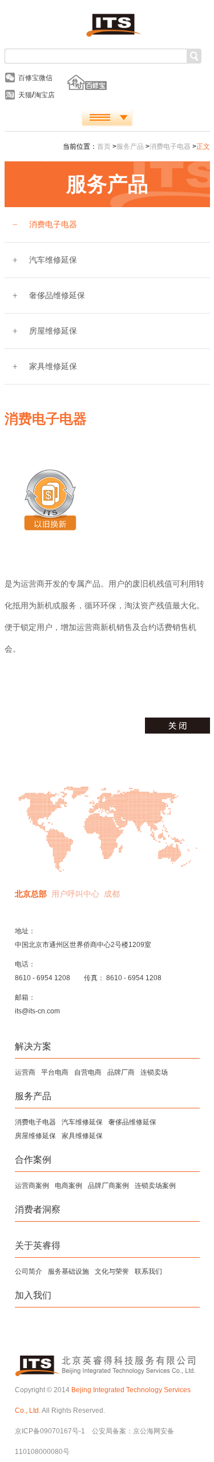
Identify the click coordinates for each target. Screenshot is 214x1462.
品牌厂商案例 (108, 1186)
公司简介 (28, 1271)
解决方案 (33, 1046)
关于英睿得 (37, 1245)
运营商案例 (32, 1186)
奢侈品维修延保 (57, 295)
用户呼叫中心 (75, 893)
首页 (104, 146)
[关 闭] (177, 726)
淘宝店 (44, 95)
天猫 (25, 95)
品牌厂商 (121, 1072)
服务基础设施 (68, 1271)
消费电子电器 (170, 146)
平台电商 (54, 1072)
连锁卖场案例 (155, 1186)
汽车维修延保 (53, 259)
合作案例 (33, 1159)
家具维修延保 (53, 366)
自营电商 (88, 1072)
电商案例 (68, 1186)
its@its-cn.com (37, 1011)
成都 (112, 893)
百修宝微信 (35, 78)
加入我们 (33, 1295)
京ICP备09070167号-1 (50, 1431)
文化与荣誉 (112, 1271)
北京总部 (31, 893)
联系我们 (148, 1271)
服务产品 (130, 146)
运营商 (25, 1072)
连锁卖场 (154, 1072)
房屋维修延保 (53, 330)
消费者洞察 (37, 1209)
